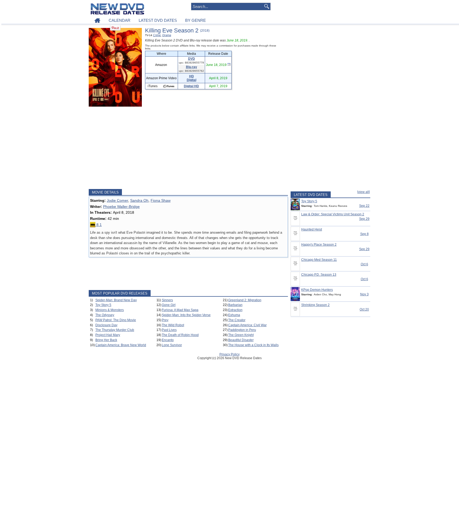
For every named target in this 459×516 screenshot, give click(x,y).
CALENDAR (119, 20)
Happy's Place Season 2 (319, 244)
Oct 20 (364, 309)
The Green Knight (241, 335)
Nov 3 (364, 294)
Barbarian (235, 305)
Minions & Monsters (109, 310)
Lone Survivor (172, 345)
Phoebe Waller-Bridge (121, 206)
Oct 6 (364, 264)
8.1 (98, 225)
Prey (165, 320)
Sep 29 (364, 219)
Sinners (167, 300)
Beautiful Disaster (241, 340)
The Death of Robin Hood (180, 335)
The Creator (236, 320)
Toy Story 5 (103, 305)
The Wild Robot (173, 325)
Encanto (168, 340)
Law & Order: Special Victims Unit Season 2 (332, 214)
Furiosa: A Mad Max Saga (180, 310)
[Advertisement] (188, 148)
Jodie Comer (117, 200)
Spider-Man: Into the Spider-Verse (186, 315)
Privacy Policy (229, 354)
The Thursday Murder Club (114, 330)
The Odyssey (104, 315)
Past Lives (169, 330)
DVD (191, 59)
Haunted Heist (311, 229)
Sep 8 (364, 234)
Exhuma (234, 315)
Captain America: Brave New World (120, 345)
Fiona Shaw (161, 200)
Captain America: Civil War (247, 325)
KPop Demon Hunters (317, 290)
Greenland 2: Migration (244, 300)
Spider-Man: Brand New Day (116, 300)
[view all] (363, 192)
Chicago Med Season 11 (319, 260)
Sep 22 (364, 206)
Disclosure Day (106, 325)
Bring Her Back (106, 340)
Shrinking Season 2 (315, 305)
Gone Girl (169, 305)
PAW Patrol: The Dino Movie (115, 320)
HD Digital (191, 78)
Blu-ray (191, 67)
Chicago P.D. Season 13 (318, 274)
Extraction (235, 310)
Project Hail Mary (107, 335)
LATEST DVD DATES (158, 20)
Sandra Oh (139, 200)
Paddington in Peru (242, 330)
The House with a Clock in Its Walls (253, 345)
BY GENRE (195, 20)
